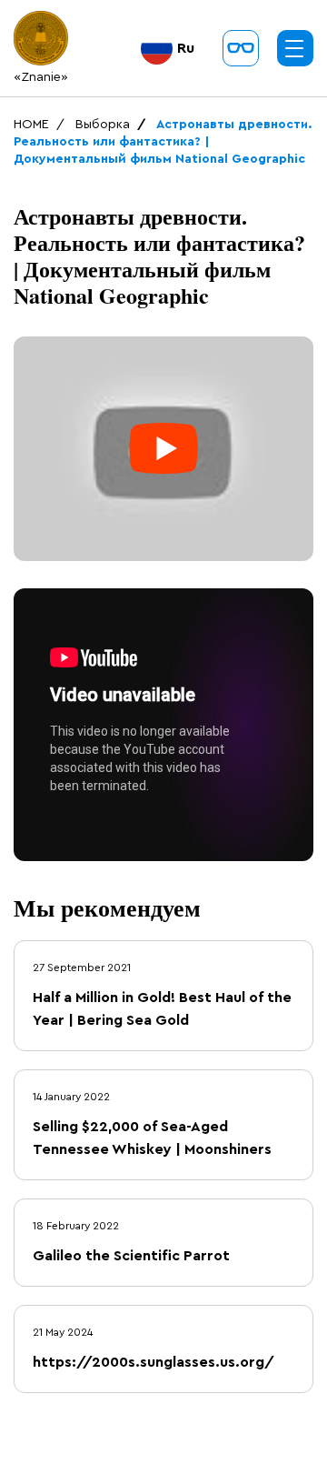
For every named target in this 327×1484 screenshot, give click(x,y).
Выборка (102, 124)
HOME (31, 124)
